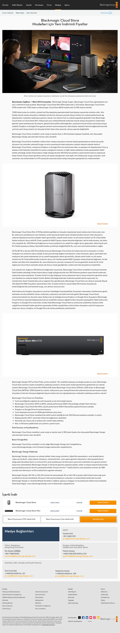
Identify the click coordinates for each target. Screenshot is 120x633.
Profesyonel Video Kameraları (11, 592)
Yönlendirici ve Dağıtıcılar (43, 606)
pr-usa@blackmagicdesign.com (19, 576)
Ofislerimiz (104, 592)
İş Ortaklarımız (105, 597)
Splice (67, 5)
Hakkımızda (104, 594)
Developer (39, 5)
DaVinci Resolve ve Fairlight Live (11, 594)
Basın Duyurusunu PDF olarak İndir (22, 519)
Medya (58, 5)
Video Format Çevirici (41, 592)
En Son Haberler (7, 13)
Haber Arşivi (20, 13)
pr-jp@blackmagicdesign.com (76, 539)
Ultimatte (5, 600)
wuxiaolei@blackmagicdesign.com (20, 556)
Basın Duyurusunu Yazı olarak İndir (60, 519)
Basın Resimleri (32, 13)
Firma (49, 5)
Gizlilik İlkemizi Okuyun (108, 603)
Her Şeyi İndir (98, 519)
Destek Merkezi (72, 594)
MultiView (38, 603)
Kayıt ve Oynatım (7, 606)
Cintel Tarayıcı (6, 608)
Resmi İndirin (102, 224)
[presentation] (5, 61)
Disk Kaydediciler (7, 603)
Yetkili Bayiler (17, 5)
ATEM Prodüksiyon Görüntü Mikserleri (13, 597)
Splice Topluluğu (73, 603)
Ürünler (5, 5)
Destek (29, 5)
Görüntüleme (39, 597)
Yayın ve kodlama (40, 608)
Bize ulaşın (71, 597)
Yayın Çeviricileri (40, 594)
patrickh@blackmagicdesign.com (78, 556)
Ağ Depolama (39, 600)
